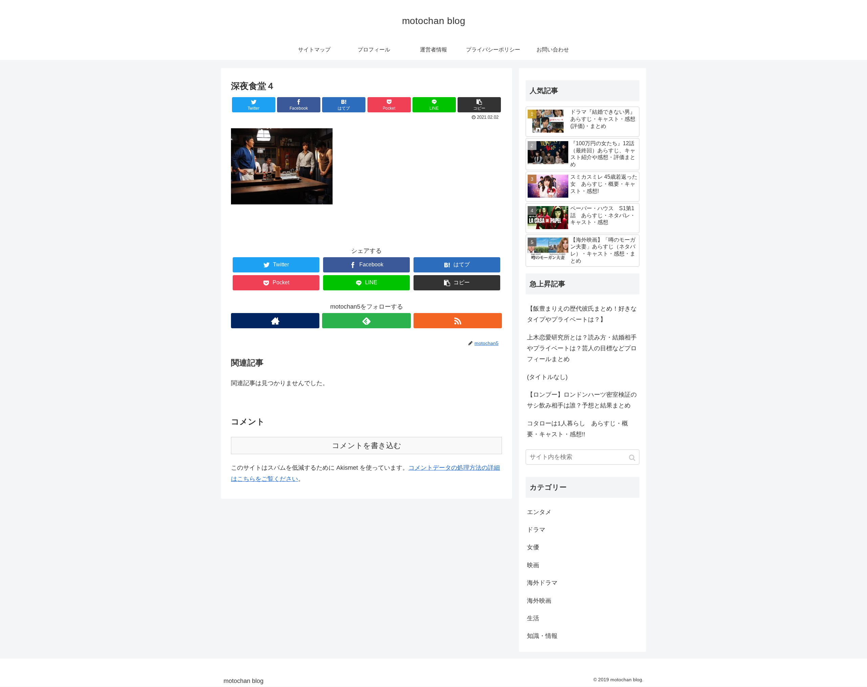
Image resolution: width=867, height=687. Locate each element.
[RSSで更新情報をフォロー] (458, 320)
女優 (533, 547)
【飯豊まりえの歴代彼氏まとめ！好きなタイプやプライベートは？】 (582, 314)
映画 (533, 565)
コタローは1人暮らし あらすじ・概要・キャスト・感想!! (577, 429)
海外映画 (539, 600)
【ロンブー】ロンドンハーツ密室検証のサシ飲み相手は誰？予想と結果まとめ (582, 400)
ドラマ (536, 529)
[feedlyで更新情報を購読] (366, 320)
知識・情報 (542, 636)
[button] (632, 457)
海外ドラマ (542, 582)
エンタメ (539, 512)
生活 (533, 618)
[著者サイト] (275, 320)
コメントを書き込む (366, 445)
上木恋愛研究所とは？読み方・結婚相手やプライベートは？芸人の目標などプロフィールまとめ (582, 348)
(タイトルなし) (547, 377)
